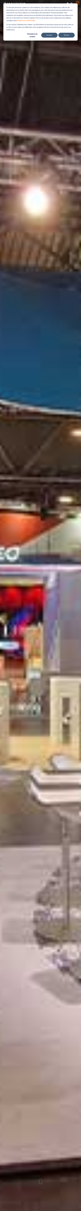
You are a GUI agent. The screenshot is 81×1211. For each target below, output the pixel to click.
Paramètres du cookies (32, 35)
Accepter (49, 35)
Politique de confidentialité (26, 20)
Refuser (66, 35)
